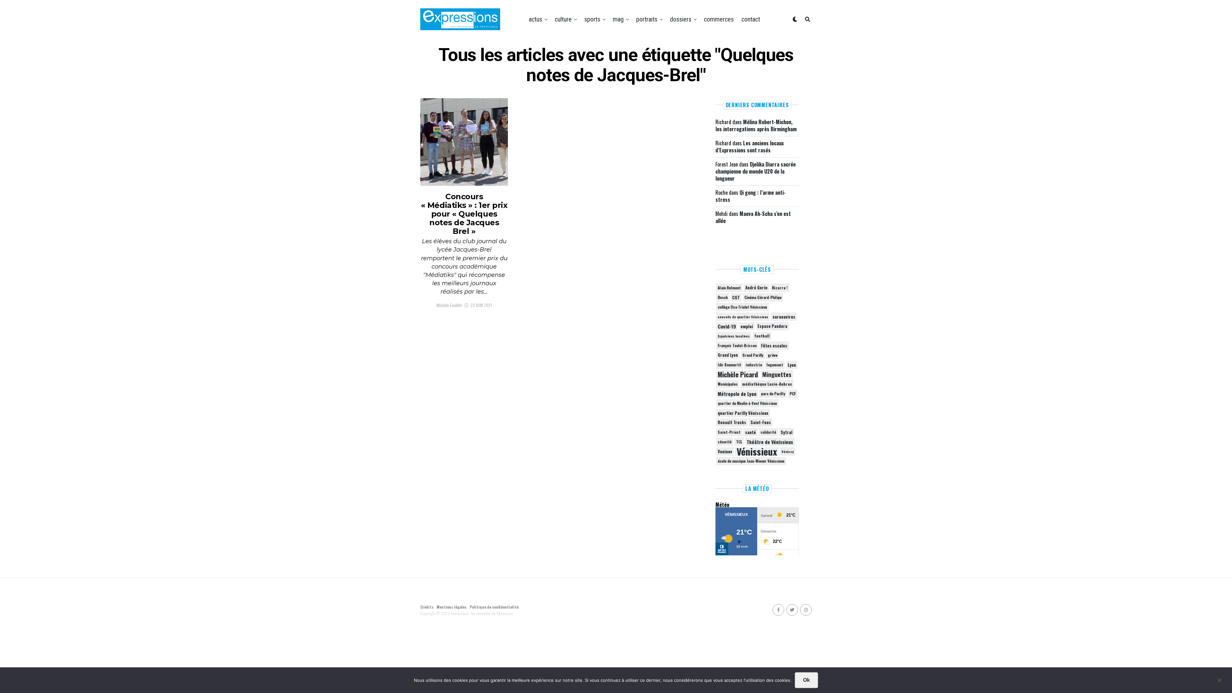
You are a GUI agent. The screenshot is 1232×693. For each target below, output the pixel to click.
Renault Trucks (732, 422)
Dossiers (680, 19)
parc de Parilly (773, 393)
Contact (750, 19)
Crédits (426, 607)
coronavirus (784, 316)
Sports (592, 19)
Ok (806, 680)
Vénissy (788, 451)
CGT (736, 297)
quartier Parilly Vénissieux (743, 413)
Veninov (725, 451)
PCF (793, 394)
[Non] (1219, 682)
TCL (739, 441)
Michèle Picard (738, 374)
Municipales (728, 384)
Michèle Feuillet (449, 305)
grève (772, 355)
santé (750, 432)
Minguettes (776, 374)
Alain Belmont (729, 287)
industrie (754, 364)
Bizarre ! (780, 288)
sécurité (725, 441)
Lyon (792, 365)
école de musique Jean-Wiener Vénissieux (751, 461)
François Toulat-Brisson (737, 345)
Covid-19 (727, 326)
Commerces (719, 19)
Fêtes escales (774, 345)
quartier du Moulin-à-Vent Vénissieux (747, 403)
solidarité (768, 432)
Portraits (646, 19)
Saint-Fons (760, 422)
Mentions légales (451, 607)
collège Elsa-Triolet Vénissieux (742, 307)
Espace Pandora (772, 326)
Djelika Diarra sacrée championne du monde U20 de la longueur (755, 171)
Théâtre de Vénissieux (770, 441)
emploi (746, 326)
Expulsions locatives (734, 335)
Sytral (786, 432)
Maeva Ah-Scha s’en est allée (753, 217)
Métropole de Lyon (737, 393)
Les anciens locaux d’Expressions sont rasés (749, 146)
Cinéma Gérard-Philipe (763, 297)
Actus (535, 19)
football (762, 336)
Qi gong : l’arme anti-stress (750, 196)
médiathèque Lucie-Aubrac (767, 384)
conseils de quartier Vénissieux (743, 316)
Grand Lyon (728, 355)
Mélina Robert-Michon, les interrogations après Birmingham (756, 125)
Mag (618, 19)
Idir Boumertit (729, 364)
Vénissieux (757, 451)
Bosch (723, 297)
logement (774, 365)
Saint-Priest (729, 432)
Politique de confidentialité (494, 607)
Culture (563, 19)
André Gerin (756, 288)
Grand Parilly (752, 355)
